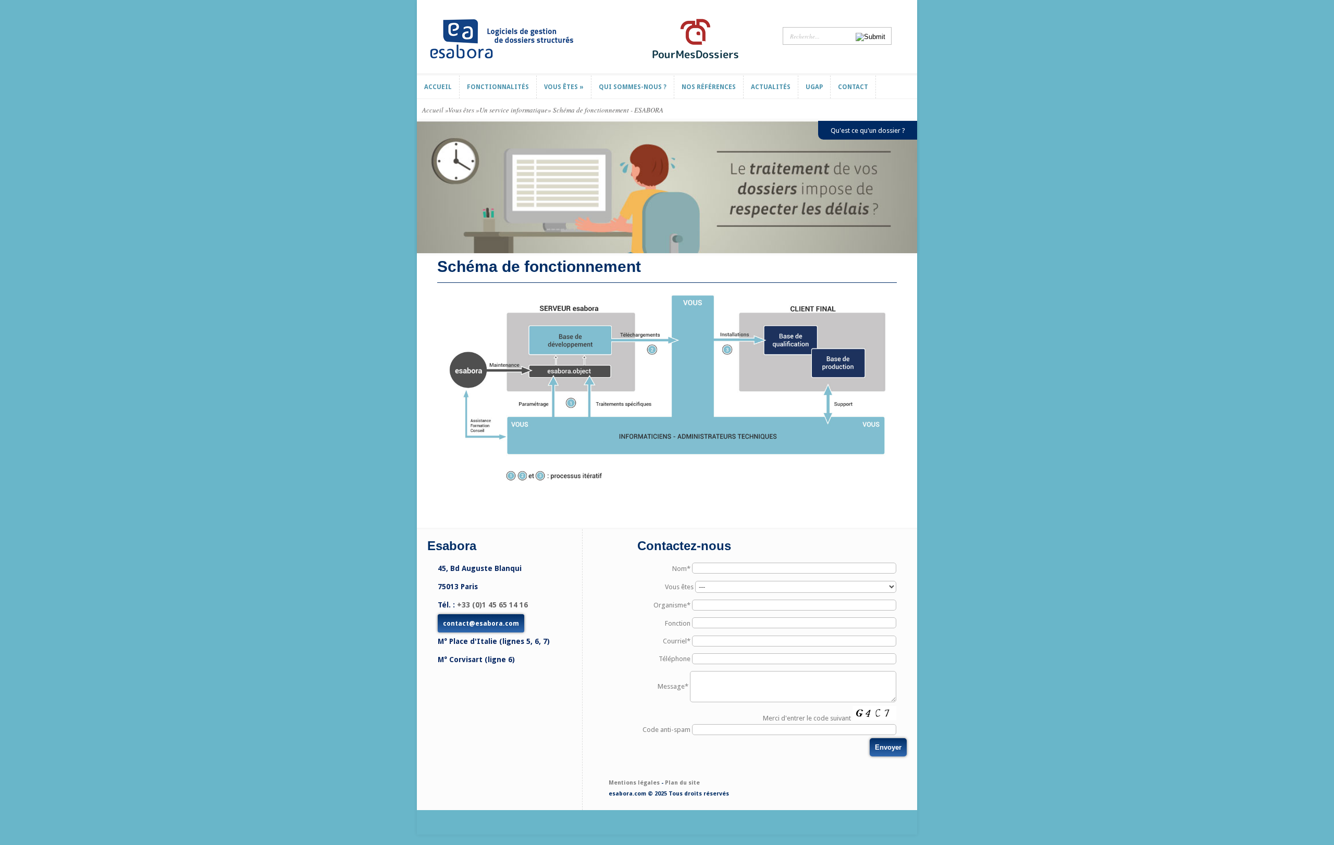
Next (910, 187)
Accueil (432, 110)
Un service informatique (513, 110)
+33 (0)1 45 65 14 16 (492, 605)
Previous (423, 187)
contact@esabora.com (481, 623)
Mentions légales (634, 782)
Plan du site (682, 782)
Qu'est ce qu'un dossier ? (868, 130)
